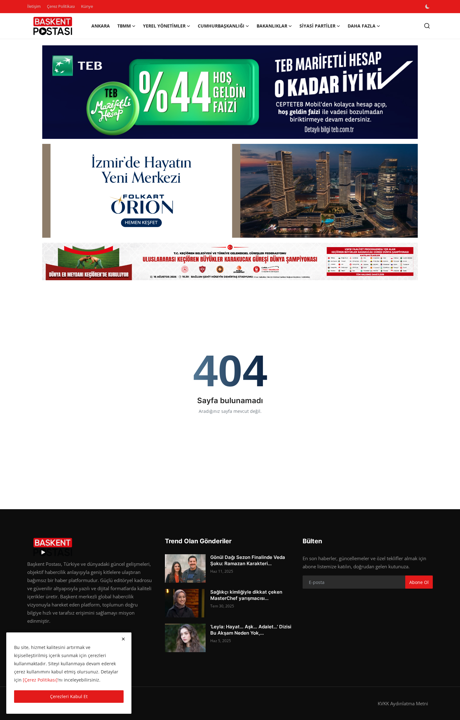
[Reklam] (230, 261)
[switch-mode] (428, 6)
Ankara (100, 26)
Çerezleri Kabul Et (69, 696)
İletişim (34, 6)
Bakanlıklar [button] (272, 26)
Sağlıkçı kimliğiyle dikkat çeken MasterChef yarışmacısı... (246, 595)
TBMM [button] (124, 26)
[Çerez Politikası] (40, 680)
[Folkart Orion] (230, 191)
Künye (87, 6)
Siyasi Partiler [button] (317, 26)
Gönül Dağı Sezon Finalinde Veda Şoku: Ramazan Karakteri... (247, 560)
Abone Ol (419, 582)
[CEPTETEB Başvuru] (230, 92)
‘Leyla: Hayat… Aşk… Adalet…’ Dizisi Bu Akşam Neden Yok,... (250, 630)
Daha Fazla (362, 26)
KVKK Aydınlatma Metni (403, 703)
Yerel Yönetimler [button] (164, 26)
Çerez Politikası (61, 6)
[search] (427, 26)
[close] (123, 639)
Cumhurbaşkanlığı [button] (221, 26)
